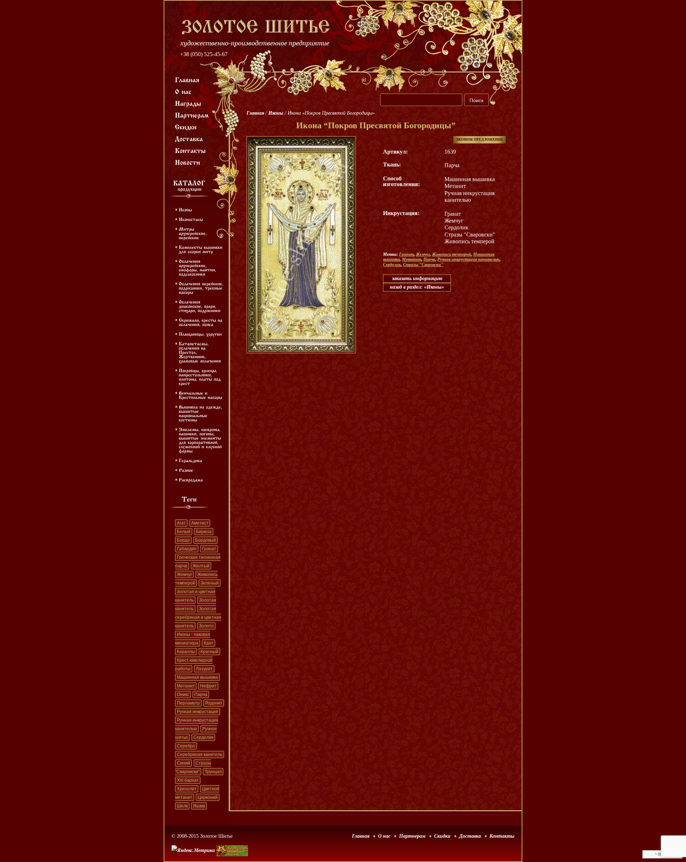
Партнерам (412, 836)
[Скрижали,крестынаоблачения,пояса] (201, 322)
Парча (200, 694)
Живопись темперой (451, 254)
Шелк (182, 805)
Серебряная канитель (199, 754)
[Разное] (186, 469)
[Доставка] (189, 138)
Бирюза (204, 531)
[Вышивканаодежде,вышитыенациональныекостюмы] (201, 413)
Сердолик (203, 737)
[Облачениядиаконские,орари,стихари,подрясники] (199, 306)
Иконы (275, 113)
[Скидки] (186, 126)
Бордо (183, 540)
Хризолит (187, 788)
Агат (181, 522)
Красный (209, 651)
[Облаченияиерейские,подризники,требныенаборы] (202, 287)
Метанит (186, 685)
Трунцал (213, 771)
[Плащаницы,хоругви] (200, 333)
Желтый (201, 565)
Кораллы (186, 651)
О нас (384, 836)
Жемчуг (184, 574)
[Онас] (183, 91)
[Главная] (187, 79)
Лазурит (204, 668)
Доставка (470, 836)
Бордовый (205, 540)
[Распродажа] (191, 479)
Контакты (501, 836)
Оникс (183, 694)
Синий (183, 763)
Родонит (213, 703)
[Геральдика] (190, 460)
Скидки (442, 836)
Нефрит (208, 685)
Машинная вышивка (197, 677)
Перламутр (188, 703)
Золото (206, 625)
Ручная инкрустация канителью (468, 259)
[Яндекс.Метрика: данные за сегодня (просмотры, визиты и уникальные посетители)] (193, 850)
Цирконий (208, 797)
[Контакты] (190, 150)
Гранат (209, 548)
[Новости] (187, 161)
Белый (183, 531)
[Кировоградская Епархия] (232, 840)
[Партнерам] (192, 114)
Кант (208, 643)
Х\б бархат (188, 780)
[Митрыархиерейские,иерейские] (193, 233)
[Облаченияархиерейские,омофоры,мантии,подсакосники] (198, 267)
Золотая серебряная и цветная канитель (198, 617)
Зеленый (209, 583)
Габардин (187, 548)
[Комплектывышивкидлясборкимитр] (201, 249)
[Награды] (188, 102)
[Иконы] (185, 209)
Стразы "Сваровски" (423, 264)
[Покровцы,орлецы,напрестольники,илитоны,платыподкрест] (200, 376)
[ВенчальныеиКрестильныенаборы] (200, 394)
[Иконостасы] (191, 218)
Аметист (199, 522)
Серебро (186, 745)
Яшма (199, 805)
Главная (255, 113)
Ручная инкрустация (197, 711)
